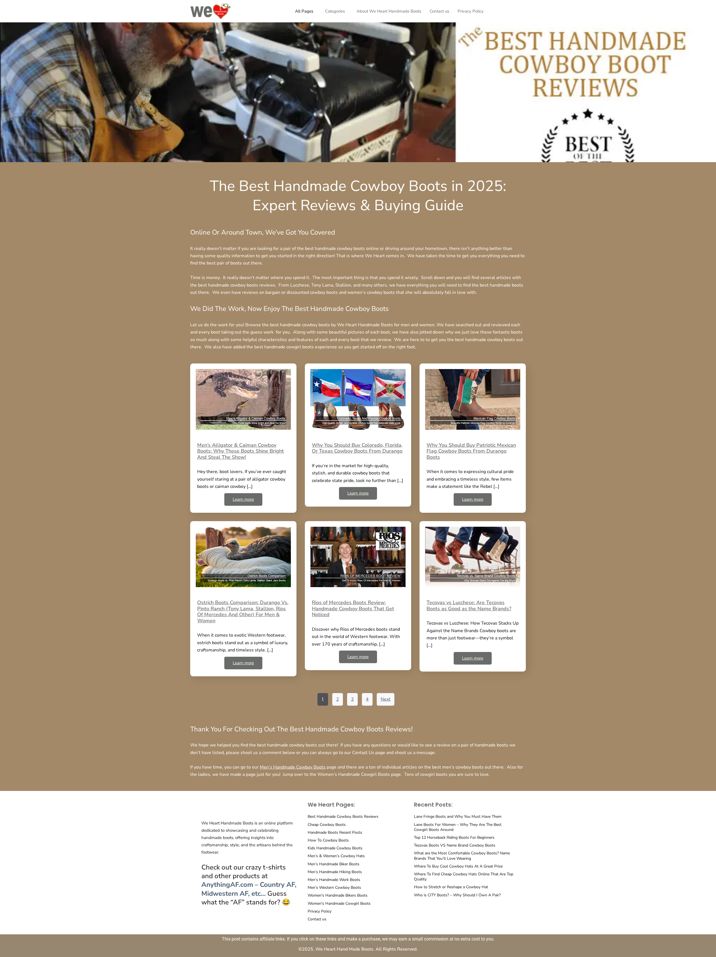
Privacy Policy (471, 11)
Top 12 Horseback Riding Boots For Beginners (454, 837)
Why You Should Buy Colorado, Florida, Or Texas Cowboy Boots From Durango (357, 448)
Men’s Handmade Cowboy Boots (293, 767)
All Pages (304, 11)
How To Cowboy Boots (328, 840)
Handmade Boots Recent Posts (335, 832)
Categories (335, 11)
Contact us (439, 11)
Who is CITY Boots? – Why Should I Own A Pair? (457, 895)
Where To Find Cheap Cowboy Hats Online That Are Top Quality (463, 876)
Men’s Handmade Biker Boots (333, 864)
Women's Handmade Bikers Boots (338, 895)
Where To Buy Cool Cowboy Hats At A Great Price (458, 866)
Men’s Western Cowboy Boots (334, 887)
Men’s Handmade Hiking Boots (335, 872)
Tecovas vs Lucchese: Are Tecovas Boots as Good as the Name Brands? (469, 605)
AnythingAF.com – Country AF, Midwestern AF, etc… (248, 889)
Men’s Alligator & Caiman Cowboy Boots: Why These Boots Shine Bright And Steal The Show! (240, 451)
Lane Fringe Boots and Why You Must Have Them (457, 816)
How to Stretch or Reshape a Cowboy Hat (451, 887)
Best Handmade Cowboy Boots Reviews (343, 816)
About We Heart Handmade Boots (389, 11)
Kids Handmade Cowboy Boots (335, 848)
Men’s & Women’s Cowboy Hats (336, 856)
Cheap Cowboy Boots (327, 824)
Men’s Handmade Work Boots (334, 879)
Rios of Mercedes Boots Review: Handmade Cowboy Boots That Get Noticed (353, 608)
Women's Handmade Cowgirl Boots (339, 903)
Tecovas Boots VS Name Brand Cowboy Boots (454, 845)
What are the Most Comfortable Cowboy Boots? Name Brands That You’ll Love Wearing (462, 855)
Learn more (243, 499)
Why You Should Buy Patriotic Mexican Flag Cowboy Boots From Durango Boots (471, 451)
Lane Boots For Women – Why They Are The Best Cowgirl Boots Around (457, 827)
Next (385, 699)
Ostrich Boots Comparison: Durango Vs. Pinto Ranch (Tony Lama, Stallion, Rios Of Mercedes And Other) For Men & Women (242, 611)
